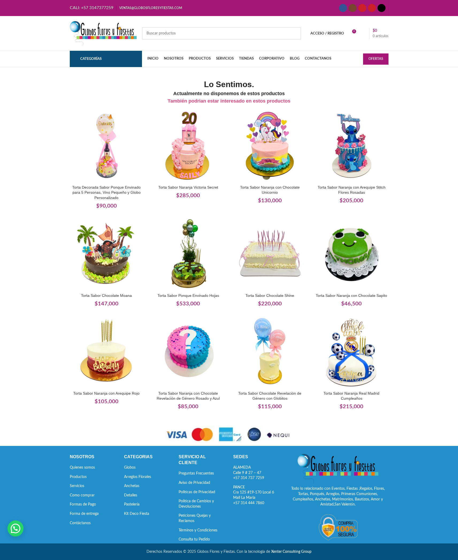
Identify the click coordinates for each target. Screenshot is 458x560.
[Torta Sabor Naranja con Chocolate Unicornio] (270, 145)
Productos (78, 477)
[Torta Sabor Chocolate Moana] (107, 254)
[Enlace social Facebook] (343, 8)
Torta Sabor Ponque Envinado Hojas (188, 295)
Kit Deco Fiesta (136, 514)
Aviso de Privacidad (194, 483)
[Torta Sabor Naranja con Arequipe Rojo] (107, 351)
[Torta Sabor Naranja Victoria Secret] (188, 145)
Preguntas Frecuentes (196, 473)
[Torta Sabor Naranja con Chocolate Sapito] (351, 254)
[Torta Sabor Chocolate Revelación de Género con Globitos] (270, 351)
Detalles (130, 495)
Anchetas (131, 486)
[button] (15, 528)
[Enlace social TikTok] (382, 8)
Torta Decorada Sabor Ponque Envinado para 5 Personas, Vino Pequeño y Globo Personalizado (106, 192)
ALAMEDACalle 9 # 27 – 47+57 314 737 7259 (248, 473)
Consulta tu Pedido (194, 539)
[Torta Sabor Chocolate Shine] (270, 254)
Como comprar (82, 495)
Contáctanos (80, 523)
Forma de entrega (84, 514)
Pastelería (132, 504)
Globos (130, 467)
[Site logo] (103, 33)
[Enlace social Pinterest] (372, 8)
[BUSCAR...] (295, 33)
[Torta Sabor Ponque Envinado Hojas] (188, 254)
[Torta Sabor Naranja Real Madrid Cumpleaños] (351, 351)
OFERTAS (375, 59)
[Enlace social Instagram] (353, 8)
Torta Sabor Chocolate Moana (106, 295)
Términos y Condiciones (198, 530)
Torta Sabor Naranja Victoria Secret (188, 187)
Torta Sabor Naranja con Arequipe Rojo (106, 393)
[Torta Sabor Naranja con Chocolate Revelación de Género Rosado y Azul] (188, 351)
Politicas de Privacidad (197, 492)
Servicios (77, 486)
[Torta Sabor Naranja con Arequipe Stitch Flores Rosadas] (351, 145)
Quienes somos (82, 467)
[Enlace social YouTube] (362, 8)
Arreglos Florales (137, 477)
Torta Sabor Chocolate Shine (269, 295)
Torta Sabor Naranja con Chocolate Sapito (351, 295)
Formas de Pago (83, 504)
